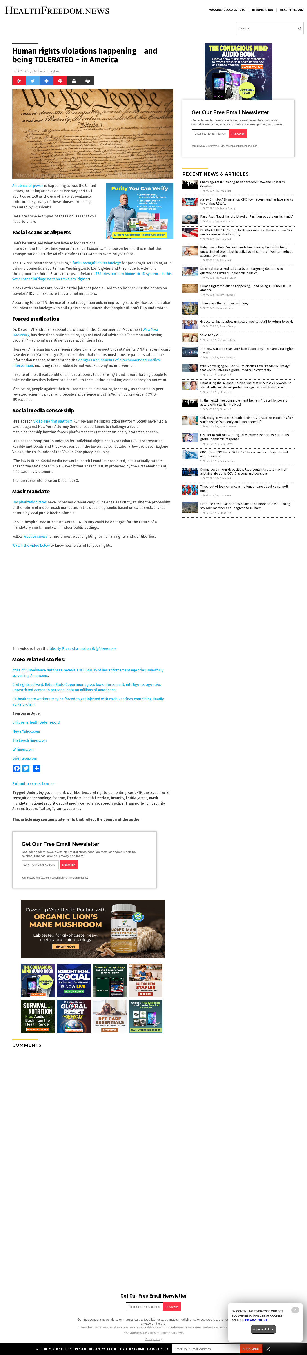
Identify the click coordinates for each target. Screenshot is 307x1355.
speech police (112, 803)
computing (117, 792)
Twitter (44, 809)
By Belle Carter (225, 444)
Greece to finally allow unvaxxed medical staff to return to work (246, 322)
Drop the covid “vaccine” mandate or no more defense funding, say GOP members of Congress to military (245, 506)
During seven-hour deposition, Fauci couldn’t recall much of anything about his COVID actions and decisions (243, 472)
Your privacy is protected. (35, 877)
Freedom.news (35, 536)
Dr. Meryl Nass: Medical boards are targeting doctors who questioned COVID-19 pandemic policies (241, 271)
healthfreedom (292, 9)
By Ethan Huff (223, 191)
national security (43, 803)
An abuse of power (27, 185)
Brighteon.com (24, 758)
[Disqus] (92, 1107)
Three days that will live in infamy (224, 303)
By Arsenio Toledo (226, 277)
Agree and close (263, 1329)
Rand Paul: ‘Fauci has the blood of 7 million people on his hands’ (246, 217)
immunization (262, 9)
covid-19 (135, 792)
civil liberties (77, 792)
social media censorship (79, 803)
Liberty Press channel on (82, 648)
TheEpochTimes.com (29, 740)
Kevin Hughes (49, 71)
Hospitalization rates (29, 502)
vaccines (74, 809)
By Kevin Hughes (225, 294)
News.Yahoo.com (26, 731)
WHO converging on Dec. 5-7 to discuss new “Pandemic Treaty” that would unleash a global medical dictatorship (245, 368)
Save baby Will (211, 335)
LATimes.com (23, 749)
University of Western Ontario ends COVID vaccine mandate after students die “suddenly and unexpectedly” (246, 420)
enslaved (151, 792)
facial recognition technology (97, 263)
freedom (74, 798)
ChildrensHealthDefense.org (36, 722)
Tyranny (58, 809)
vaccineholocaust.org (227, 9)
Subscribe (251, 1349)
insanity (117, 798)
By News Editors (225, 221)
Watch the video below (31, 545)
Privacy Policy (153, 1339)
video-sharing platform (52, 421)
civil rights (98, 792)
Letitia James (136, 798)
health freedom (96, 798)
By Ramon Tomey (225, 208)
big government (52, 792)
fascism (58, 798)
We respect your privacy (130, 1327)
